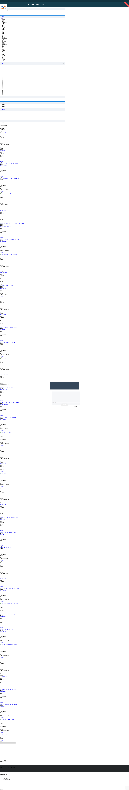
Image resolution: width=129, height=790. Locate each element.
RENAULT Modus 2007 (4, 489)
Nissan (2, 46)
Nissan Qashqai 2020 (3, 329)
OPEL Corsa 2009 (3, 448)
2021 (2, 91)
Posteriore (3, 116)
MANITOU (3, 40)
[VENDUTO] (32, 193)
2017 (2, 87)
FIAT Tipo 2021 (3, 299)
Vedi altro (1, 161)
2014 (2, 84)
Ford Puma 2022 (3, 210)
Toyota (2, 58)
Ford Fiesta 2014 (3, 660)
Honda (2, 32)
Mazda (2, 42)
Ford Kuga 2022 (3, 578)
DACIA (2, 28)
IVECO (2, 34)
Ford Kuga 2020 (3, 519)
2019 (2, 89)
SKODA (2, 53)
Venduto (2, 13)
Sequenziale (3, 106)
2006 (2, 76)
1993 (2, 67)
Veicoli (32, 4)
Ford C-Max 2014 (3, 534)
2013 (2, 83)
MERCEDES (3, 43)
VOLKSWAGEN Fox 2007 (4, 549)
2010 (2, 80)
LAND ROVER (4, 38)
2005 (2, 75)
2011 (2, 81)
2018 (2, 88)
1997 (2, 69)
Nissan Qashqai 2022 (3, 150)
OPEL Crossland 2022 (4, 374)
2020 (2, 90)
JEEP (2, 35)
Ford (2, 31)
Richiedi (64, 404)
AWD (2, 113)
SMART (2, 54)
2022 (2, 92)
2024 (2, 94)
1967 (2, 65)
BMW (2, 25)
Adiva (2, 21)
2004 (2, 74)
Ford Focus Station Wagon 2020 (5, 226)
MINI (2, 45)
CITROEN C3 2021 (3, 345)
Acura (2, 20)
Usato (2, 12)
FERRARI (3, 29)
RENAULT (3, 51)
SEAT (2, 52)
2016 (2, 86)
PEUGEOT (3, 48)
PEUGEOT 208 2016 (3, 272)
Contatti (42, 4)
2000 (2, 71)
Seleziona (3, 118)
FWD (2, 114)
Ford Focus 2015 (3, 419)
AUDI (2, 23)
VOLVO (2, 60)
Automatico (3, 104)
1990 (2, 66)
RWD (2, 117)
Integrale (2, 115)
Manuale (2, 105)
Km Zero (9, 10)
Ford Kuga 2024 (3, 134)
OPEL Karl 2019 (3, 314)
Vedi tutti (1, 18)
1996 (2, 68)
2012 (2, 82)
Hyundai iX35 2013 (3, 691)
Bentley (2, 24)
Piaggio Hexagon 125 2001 (4, 735)
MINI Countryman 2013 (4, 616)
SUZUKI (3, 55)
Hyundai (2, 33)
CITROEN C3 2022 (3, 288)
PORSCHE (3, 50)
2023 (2, 93)
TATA (2, 56)
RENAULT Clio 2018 (4, 404)
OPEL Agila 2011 (3, 631)
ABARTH (3, 19)
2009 (2, 79)
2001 (2, 72)
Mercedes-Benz (4, 44)
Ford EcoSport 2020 (3, 165)
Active (2, 122)
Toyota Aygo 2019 (3, 706)
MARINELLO (3, 41)
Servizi (37, 4)
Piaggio (2, 49)
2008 (2, 78)
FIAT (2, 30)
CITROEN (3, 27)
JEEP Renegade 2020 (3, 676)
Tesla (2, 57)
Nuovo (2, 11)
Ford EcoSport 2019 (3, 241)
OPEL (2, 47)
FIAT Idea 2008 (2, 646)
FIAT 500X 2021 (3, 463)
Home (28, 4)
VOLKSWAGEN (4, 59)
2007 (2, 77)
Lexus (2, 39)
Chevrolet (3, 26)
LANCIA (3, 37)
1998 (2, 70)
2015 (2, 85)
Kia (2, 36)
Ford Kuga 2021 (3, 504)
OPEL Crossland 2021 (4, 180)
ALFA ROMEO (4, 22)
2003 (2, 73)
